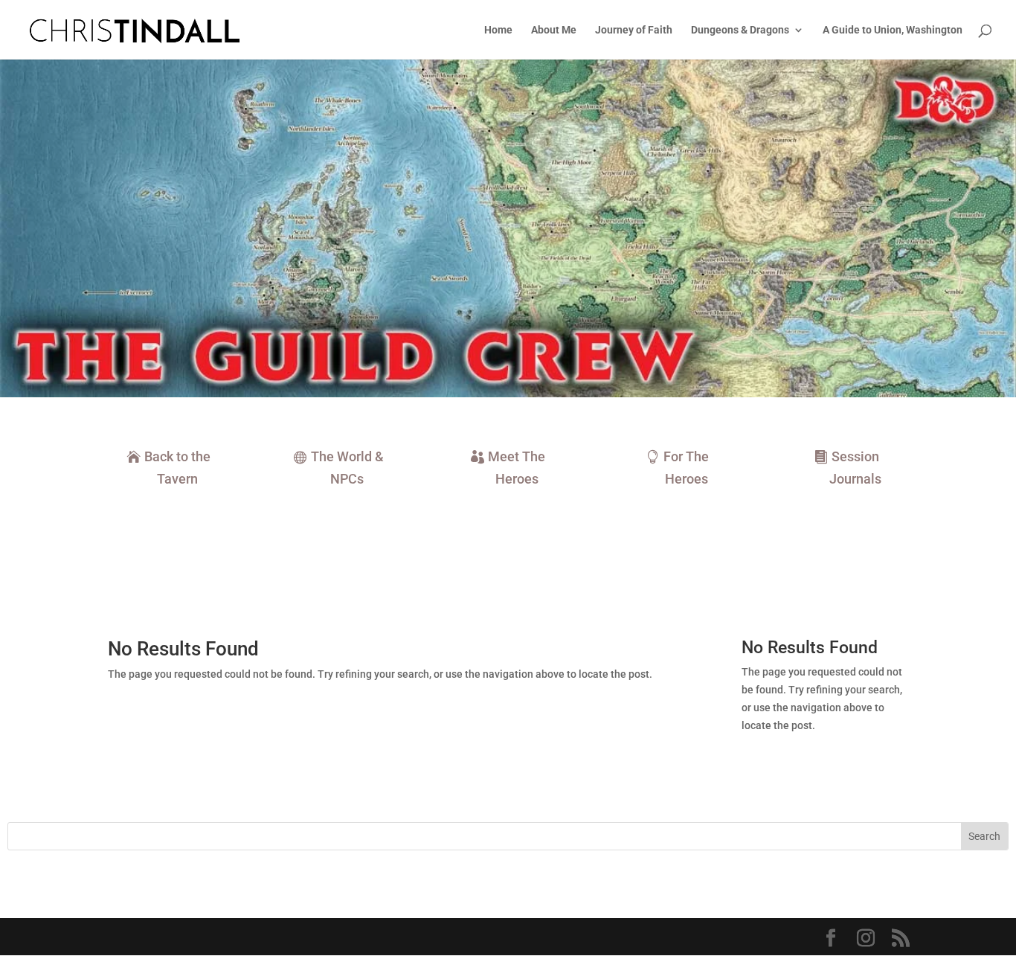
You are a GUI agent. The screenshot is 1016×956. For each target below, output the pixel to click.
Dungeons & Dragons (740, 30)
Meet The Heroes (516, 468)
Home (498, 30)
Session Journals (855, 468)
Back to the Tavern (177, 468)
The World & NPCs (347, 468)
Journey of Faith (633, 30)
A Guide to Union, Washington (892, 30)
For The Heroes (686, 468)
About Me (553, 30)
